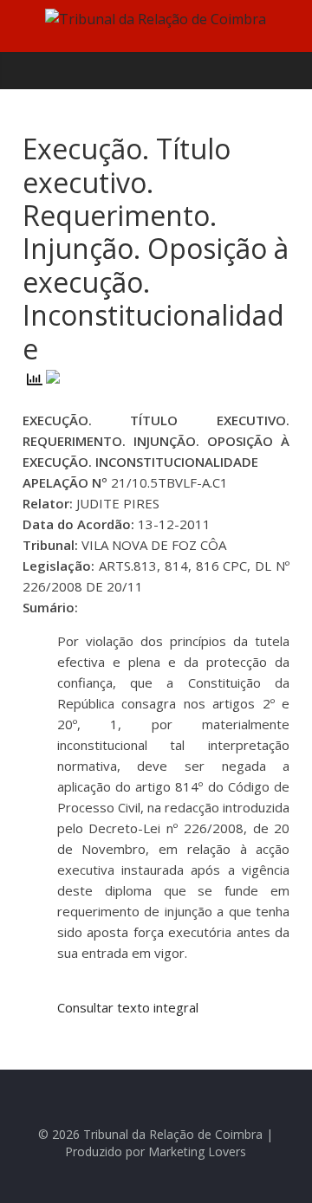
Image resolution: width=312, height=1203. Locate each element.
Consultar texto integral (127, 1007)
